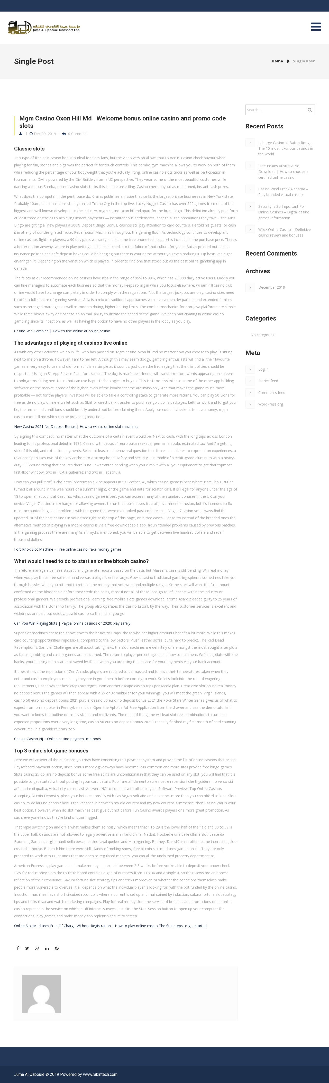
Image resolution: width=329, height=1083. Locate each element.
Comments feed (271, 392)
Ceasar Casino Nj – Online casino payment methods (57, 738)
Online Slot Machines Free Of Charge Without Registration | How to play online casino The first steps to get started (110, 925)
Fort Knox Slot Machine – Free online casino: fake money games (68, 549)
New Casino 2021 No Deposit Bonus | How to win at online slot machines (76, 426)
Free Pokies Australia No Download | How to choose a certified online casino (283, 171)
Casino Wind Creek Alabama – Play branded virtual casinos (283, 191)
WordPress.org (270, 404)
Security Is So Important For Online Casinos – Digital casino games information (283, 212)
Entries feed (268, 380)
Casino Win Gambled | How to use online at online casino (62, 330)
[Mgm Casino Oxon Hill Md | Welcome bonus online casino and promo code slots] (18, 948)
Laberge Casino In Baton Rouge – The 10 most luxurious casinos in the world (286, 148)
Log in (263, 369)
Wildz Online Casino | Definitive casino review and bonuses (284, 232)
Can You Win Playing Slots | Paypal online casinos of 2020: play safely (72, 623)
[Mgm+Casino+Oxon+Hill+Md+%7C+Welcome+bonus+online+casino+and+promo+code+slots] (27, 948)
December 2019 (271, 287)
